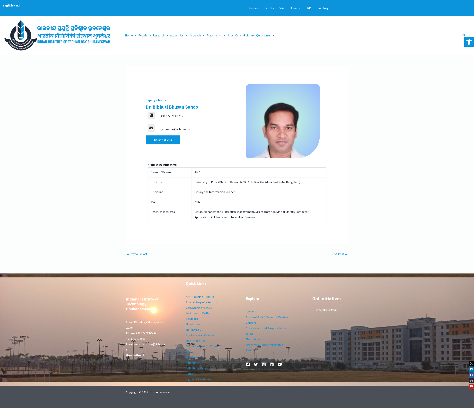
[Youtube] (471, 386)
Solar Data (192, 363)
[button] (469, 42)
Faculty (269, 8)
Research (159, 35)
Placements (214, 35)
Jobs (230, 35)
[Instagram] (471, 380)
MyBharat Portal (327, 309)
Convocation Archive (199, 308)
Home (129, 35)
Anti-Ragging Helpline (200, 296)
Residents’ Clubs (196, 357)
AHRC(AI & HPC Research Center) (267, 317)
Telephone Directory (199, 368)
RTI (188, 351)
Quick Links (263, 35)
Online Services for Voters (202, 346)
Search (250, 312)
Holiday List (193, 329)
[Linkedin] (471, 369)
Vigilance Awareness (198, 379)
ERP (308, 8)
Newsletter (253, 339)
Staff (282, 8)
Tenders (191, 373)
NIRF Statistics (195, 340)
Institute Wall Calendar (201, 335)
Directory (322, 8)
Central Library (244, 35)
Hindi (16, 5)
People (142, 35)
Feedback (192, 318)
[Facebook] (471, 375)
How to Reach (194, 324)
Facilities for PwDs (197, 313)
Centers (251, 323)
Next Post (339, 254)
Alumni (295, 8)
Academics (176, 35)
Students (253, 8)
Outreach (195, 35)
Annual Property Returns (202, 302)
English (8, 5)
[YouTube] (280, 364)
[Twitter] (256, 364)
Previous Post (136, 254)
